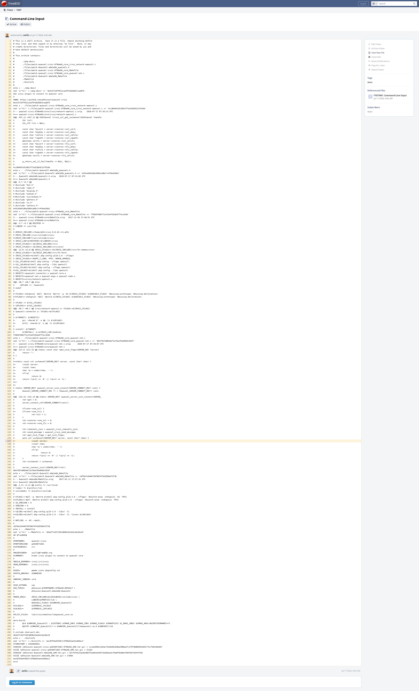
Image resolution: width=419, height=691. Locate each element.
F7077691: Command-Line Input (390, 95)
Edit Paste (376, 44)
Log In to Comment (22, 682)
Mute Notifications (380, 61)
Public (26, 24)
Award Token (377, 69)
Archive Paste (377, 48)
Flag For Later (378, 65)
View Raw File (377, 52)
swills (26, 35)
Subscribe (376, 56)
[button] (363, 3)
